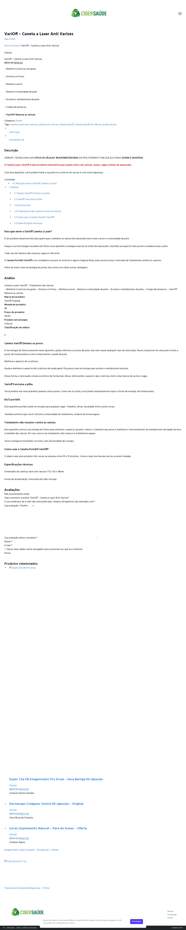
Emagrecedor (172, 914)
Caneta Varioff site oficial (87, 125)
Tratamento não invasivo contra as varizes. (38, 211)
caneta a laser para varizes (23, 125)
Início (7, 46)
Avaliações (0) (16, 140)
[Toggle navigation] (180, 13)
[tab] (95, 130)
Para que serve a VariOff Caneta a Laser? (35, 184)
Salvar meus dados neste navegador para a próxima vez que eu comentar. (45, 549)
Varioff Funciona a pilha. (28, 199)
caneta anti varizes (48, 125)
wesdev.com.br (177, 927)
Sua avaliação (12, 506)
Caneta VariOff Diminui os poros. (32, 193)
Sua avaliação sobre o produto (20, 538)
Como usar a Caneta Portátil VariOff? (34, 217)
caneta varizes (109, 125)
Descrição (14, 132)
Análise (13, 187)
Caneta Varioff (66, 125)
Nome (8, 542)
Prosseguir (136, 921)
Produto (170, 918)
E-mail (8, 545)
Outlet (15, 46)
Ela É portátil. (22, 205)
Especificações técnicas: (28, 223)
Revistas (170, 911)
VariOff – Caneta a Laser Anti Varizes (38, 34)
